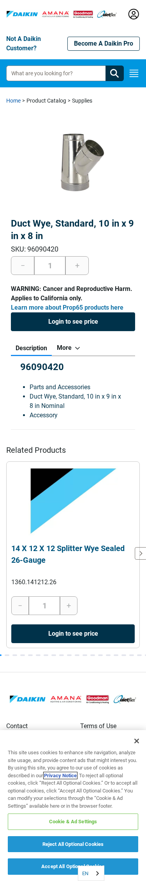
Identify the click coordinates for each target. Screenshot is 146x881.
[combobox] (91, 873)
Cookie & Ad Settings (73, 821)
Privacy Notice (60, 775)
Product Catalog (46, 100)
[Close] (136, 741)
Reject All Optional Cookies (73, 844)
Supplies (82, 100)
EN (85, 873)
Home (13, 100)
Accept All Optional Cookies (73, 866)
